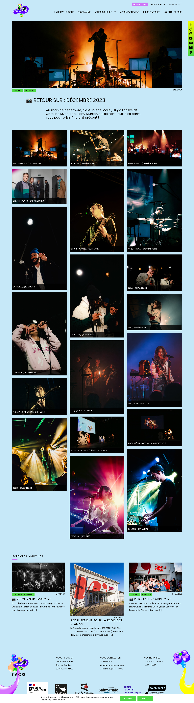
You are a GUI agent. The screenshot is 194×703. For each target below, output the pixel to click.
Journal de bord (173, 12)
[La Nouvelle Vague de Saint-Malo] (21, 10)
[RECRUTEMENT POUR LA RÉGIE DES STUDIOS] (96, 614)
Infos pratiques (151, 12)
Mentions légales (108, 668)
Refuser (145, 698)
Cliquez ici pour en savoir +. (52, 700)
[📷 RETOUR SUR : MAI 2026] (38, 591)
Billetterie (140, 4)
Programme (84, 12)
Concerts (18, 90)
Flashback (30, 90)
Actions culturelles (105, 12)
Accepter (128, 698)
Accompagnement (129, 12)
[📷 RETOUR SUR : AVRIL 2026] (155, 591)
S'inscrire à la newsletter (167, 4)
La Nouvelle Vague (64, 12)
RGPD (120, 668)
